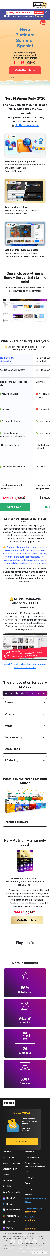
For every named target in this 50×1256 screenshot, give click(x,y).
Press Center (8, 1157)
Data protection (32, 1157)
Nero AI (9, 1204)
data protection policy (27, 1241)
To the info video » (27, 125)
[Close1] (45, 12)
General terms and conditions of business (35, 1164)
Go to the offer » (25, 70)
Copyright (29, 1177)
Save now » (40, 16)
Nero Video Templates (13, 1192)
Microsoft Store (13, 1210)
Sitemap (28, 1195)
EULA (27, 1172)
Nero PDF (10, 1198)
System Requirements (32, 78)
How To (28, 1189)
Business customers (11, 1163)
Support (28, 1183)
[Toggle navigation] (5, 5)
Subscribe (21, 1141)
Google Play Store (14, 1216)
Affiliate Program (10, 1169)
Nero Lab (7, 1186)
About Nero (8, 1152)
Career (6, 1174)
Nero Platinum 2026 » (25, 667)
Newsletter (7, 1180)
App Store (10, 1222)
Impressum (29, 1152)
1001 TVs (10, 1228)
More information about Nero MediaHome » (25, 664)
